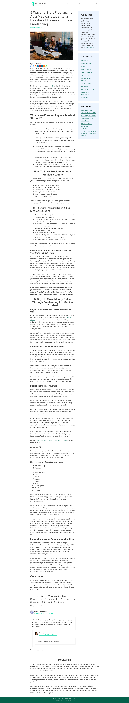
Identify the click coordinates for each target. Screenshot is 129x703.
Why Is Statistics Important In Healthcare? (86, 126)
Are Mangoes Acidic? (88, 116)
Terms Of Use (60, 698)
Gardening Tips (86, 63)
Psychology (85, 97)
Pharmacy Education (88, 89)
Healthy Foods (86, 69)
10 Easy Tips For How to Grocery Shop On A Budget (88, 133)
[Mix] (44, 66)
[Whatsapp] (46, 66)
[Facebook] (31, 66)
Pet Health (84, 86)
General (83, 66)
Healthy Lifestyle (87, 72)
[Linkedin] (38, 66)
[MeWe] (42, 66)
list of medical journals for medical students (52, 440)
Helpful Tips (85, 75)
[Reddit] (36, 66)
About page (90, 47)
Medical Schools (81, 4)
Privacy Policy (68, 698)
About (91, 4)
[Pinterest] (40, 66)
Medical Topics (86, 83)
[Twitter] (33, 66)
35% (51, 86)
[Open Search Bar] (97, 4)
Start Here (70, 4)
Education (84, 60)
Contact (74, 698)
